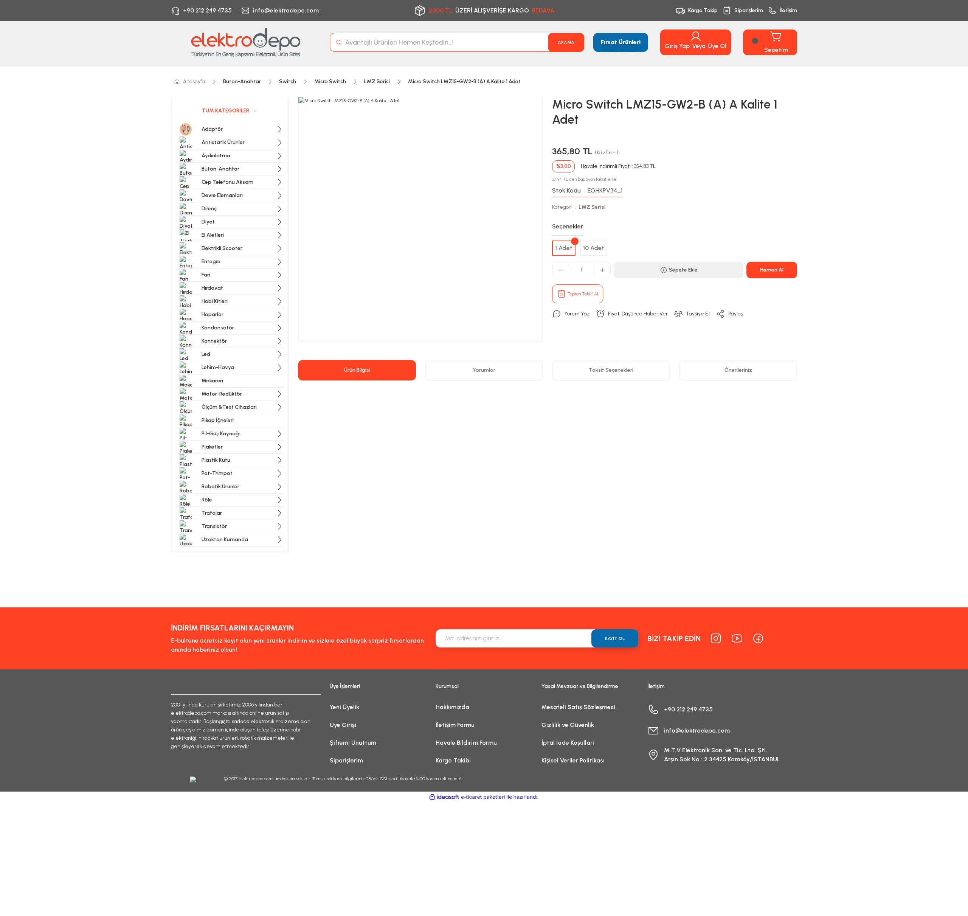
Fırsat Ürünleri (621, 42)
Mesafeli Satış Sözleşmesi (578, 707)
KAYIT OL (615, 638)
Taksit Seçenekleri (611, 370)
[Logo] (246, 42)
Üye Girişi (343, 724)
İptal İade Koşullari (567, 742)
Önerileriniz (738, 370)
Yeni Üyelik (344, 707)
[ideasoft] (444, 797)
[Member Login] (696, 36)
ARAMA (566, 42)
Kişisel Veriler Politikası (573, 760)
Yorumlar (484, 370)
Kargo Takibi (453, 760)
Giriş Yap (677, 46)
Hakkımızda (452, 707)
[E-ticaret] (483, 797)
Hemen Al (771, 270)
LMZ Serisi (592, 207)
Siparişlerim (346, 760)
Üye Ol (717, 46)
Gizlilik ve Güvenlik (567, 724)
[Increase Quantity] (602, 270)
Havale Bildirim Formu (466, 742)
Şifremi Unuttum (353, 742)
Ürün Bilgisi (357, 370)
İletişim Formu (455, 724)
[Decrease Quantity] (560, 270)
